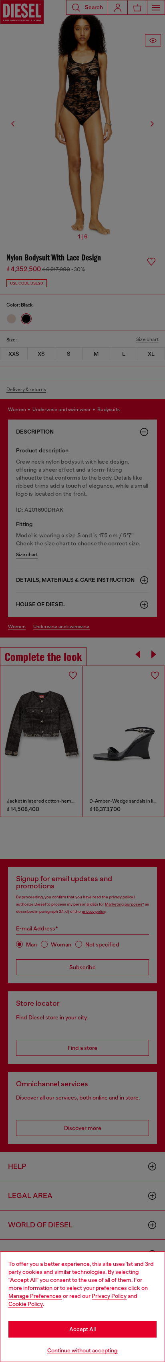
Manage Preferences (35, 1296)
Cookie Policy (25, 1304)
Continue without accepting (82, 1350)
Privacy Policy (109, 1296)
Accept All (82, 1329)
